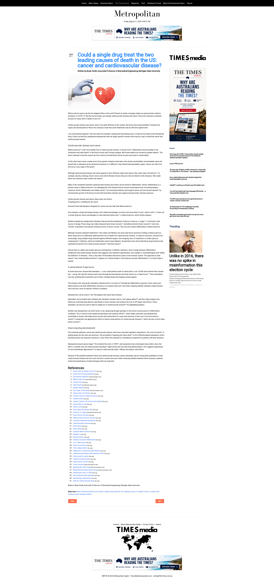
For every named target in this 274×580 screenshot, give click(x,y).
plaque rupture (152, 153)
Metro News (93, 3)
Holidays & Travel (154, 3)
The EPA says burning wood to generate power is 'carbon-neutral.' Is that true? (186, 200)
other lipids (84, 153)
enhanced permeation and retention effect (108, 314)
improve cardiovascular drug (107, 349)
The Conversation (122, 3)
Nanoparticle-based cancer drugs (80, 344)
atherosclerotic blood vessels (138, 224)
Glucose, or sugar (137, 221)
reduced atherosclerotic (87, 258)
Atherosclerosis (74, 150)
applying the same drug (122, 335)
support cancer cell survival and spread (142, 190)
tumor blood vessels (114, 224)
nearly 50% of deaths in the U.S (88, 119)
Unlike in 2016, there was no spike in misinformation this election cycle (186, 263)
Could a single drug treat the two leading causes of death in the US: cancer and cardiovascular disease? (120, 60)
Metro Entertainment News (174, 3)
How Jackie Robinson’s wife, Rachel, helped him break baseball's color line (186, 178)
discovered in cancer (81, 456)
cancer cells (149, 212)
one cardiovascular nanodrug (95, 347)
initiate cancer (99, 190)
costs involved (155, 332)
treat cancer (115, 244)
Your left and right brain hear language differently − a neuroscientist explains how (188, 192)
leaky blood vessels (80, 462)
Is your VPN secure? (176, 163)
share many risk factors (147, 173)
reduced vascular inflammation (136, 258)
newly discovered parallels (139, 125)
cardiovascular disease (96, 244)
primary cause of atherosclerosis (80, 187)
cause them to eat (136, 212)
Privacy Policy (148, 524)
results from (126, 150)
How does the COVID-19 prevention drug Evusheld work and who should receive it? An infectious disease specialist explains (186, 156)
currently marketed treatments (86, 233)
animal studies (113, 258)
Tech (143, 3)
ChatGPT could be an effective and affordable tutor (187, 185)
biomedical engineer (80, 134)
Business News (107, 3)
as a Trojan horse (141, 274)
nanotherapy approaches (83, 349)
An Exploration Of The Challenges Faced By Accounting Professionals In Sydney (184, 207)
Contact (116, 524)
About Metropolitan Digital (131, 524)
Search (189, 3)
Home (84, 3)
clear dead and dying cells (108, 215)
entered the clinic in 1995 (107, 344)
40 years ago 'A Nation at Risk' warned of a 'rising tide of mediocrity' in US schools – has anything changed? (188, 170)
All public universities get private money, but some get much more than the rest (186, 215)
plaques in (102, 258)
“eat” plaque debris (129, 299)
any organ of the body (85, 167)
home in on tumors (112, 283)
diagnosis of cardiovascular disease (111, 305)
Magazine (135, 3)
